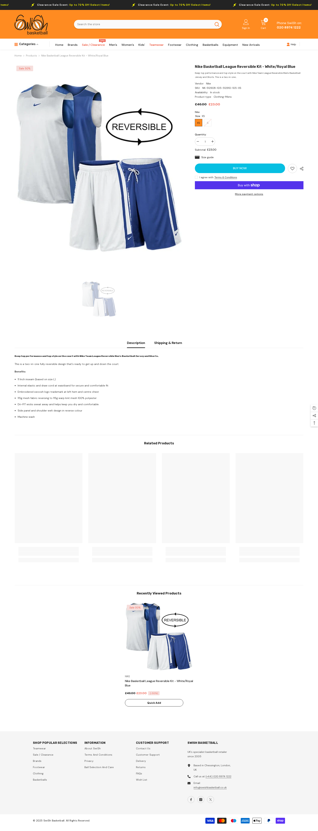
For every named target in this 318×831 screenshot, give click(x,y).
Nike (208, 83)
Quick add (154, 702)
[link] (292, 168)
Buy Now (240, 168)
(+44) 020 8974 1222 (218, 776)
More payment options (249, 194)
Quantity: (200, 134)
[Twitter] (210, 799)
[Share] (300, 168)
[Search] (148, 24)
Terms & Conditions (225, 177)
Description (136, 343)
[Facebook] (191, 799)
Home (18, 55)
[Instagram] (200, 799)
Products (31, 55)
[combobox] (143, 24)
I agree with (206, 177)
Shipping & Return (168, 343)
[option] (99, 169)
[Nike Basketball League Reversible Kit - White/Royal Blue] (159, 637)
